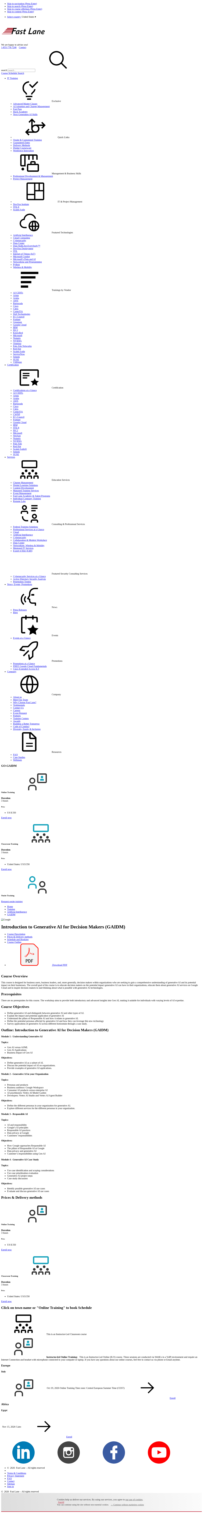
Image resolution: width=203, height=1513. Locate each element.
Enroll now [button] (6, 817)
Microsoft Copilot (21, 256)
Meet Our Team (20, 700)
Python (16, 264)
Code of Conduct (21, 726)
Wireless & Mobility (22, 267)
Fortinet (16, 319)
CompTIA (18, 311)
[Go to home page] (23, 42)
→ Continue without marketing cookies (127, 1505)
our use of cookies (134, 1499)
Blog (15, 612)
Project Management (22, 179)
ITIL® (16, 207)
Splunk (16, 357)
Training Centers (21, 718)
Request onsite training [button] (12, 901)
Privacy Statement (15, 1476)
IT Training (12, 78)
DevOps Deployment (23, 248)
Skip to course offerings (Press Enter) (24, 9)
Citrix (15, 308)
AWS (15, 300)
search (4, 70)
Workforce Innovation (23, 150)
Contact (22, 47)
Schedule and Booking (18, 939)
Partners (17, 716)
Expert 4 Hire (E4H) (22, 551)
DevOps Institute (21, 204)
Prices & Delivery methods (19, 937)
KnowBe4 (18, 333)
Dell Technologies (21, 314)
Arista (16, 295)
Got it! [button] (61, 1502)
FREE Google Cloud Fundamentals (30, 666)
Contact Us (18, 708)
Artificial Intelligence (23, 235)
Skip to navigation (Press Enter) (22, 3)
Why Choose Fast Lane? (24, 702)
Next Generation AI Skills (25, 114)
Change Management (23, 482)
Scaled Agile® (20, 449)
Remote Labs (19, 501)
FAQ (15, 754)
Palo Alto (17, 443)
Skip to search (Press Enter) (20, 6)
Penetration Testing (22, 581)
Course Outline (14, 942)
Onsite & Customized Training (27, 140)
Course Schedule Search (12, 73)
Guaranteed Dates (21, 142)
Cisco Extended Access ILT (26, 669)
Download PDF (59, 965)
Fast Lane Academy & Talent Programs (31, 496)
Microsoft (17, 335)
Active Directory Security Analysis (29, 579)
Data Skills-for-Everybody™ (26, 246)
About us (17, 697)
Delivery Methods (21, 145)
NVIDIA (17, 341)
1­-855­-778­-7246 (8, 47)
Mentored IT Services (23, 548)
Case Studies (19, 757)
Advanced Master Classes (25, 103)
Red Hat (17, 349)
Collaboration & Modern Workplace (30, 540)
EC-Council (18, 317)
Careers (16, 710)
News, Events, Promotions (19, 584)
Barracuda (18, 303)
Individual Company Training (27, 498)
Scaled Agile (19, 209)
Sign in (10, 1486)
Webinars (17, 760)
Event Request (20, 713)
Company (11, 671)
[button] (29, 17)
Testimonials (19, 705)
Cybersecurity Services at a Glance (29, 576)
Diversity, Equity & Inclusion (27, 729)
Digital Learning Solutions (25, 485)
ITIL (15, 251)
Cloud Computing (21, 238)
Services (11, 457)
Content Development (23, 488)
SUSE (16, 359)
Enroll (173, 1398)
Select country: (14, 17)
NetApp (17, 435)
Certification (13, 365)
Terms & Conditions (16, 1473)
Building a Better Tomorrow (26, 724)
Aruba (16, 298)
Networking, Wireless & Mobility (28, 545)
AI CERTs (18, 292)
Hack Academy (20, 112)
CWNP (16, 414)
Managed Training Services (26, 490)
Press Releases (20, 610)
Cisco (15, 306)
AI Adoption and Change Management (31, 106)
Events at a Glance (22, 638)
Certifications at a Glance (25, 390)
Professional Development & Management (33, 176)
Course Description (16, 934)
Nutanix (17, 338)
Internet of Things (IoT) (24, 254)
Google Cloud (19, 325)
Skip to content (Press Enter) (20, 11)
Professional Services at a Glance (28, 529)
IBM (15, 327)
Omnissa (17, 343)
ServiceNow (19, 354)
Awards (16, 721)
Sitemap (11, 1484)
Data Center (18, 243)
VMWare (17, 362)
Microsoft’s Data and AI (24, 259)
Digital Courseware (22, 148)
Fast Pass (17, 109)
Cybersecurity (19, 240)
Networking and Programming (27, 262)
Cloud (16, 532)
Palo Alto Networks (22, 346)
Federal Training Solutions (25, 527)
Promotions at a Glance (24, 663)
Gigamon (17, 322)
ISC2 (15, 330)
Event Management (22, 493)
